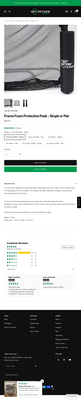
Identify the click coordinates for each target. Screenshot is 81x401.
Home (6, 21)
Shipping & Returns (62, 339)
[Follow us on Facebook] (58, 360)
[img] (23, 284)
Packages (7, 323)
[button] (9, 128)
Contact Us (64, 3)
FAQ (56, 331)
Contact (58, 323)
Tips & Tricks (34, 331)
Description (9, 184)
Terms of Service (61, 347)
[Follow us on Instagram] (64, 360)
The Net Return (11, 111)
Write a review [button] (68, 247)
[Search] (10, 11)
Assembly (59, 335)
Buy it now (40, 169)
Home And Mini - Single (14, 137)
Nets (6, 319)
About (57, 319)
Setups (32, 327)
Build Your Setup (10, 327)
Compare (33, 319)
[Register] (35, 366)
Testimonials (34, 323)
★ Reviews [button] (79, 202)
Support (58, 327)
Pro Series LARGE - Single (32, 143)
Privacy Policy (60, 343)
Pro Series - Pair (12, 143)
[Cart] (76, 11)
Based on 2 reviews (14, 249)
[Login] (71, 11)
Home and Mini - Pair (35, 137)
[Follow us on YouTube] (70, 360)
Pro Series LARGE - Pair (54, 143)
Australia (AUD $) (11, 375)
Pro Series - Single (55, 137)
